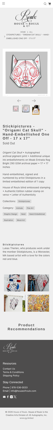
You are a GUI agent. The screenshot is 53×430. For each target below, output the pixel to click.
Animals (19, 208)
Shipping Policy (11, 375)
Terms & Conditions (13, 372)
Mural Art (21, 220)
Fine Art (30, 208)
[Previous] (19, 101)
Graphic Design (10, 214)
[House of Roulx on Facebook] (7, 397)
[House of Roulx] (26, 18)
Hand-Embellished (37, 214)
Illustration (8, 220)
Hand (23, 214)
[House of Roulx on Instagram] (11, 397)
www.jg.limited (26, 418)
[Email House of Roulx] (4, 397)
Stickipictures (24, 201)
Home (23, 32)
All (31, 32)
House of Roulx (20, 412)
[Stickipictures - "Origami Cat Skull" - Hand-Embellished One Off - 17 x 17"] (26, 72)
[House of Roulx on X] (15, 397)
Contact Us (9, 368)
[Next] (34, 101)
